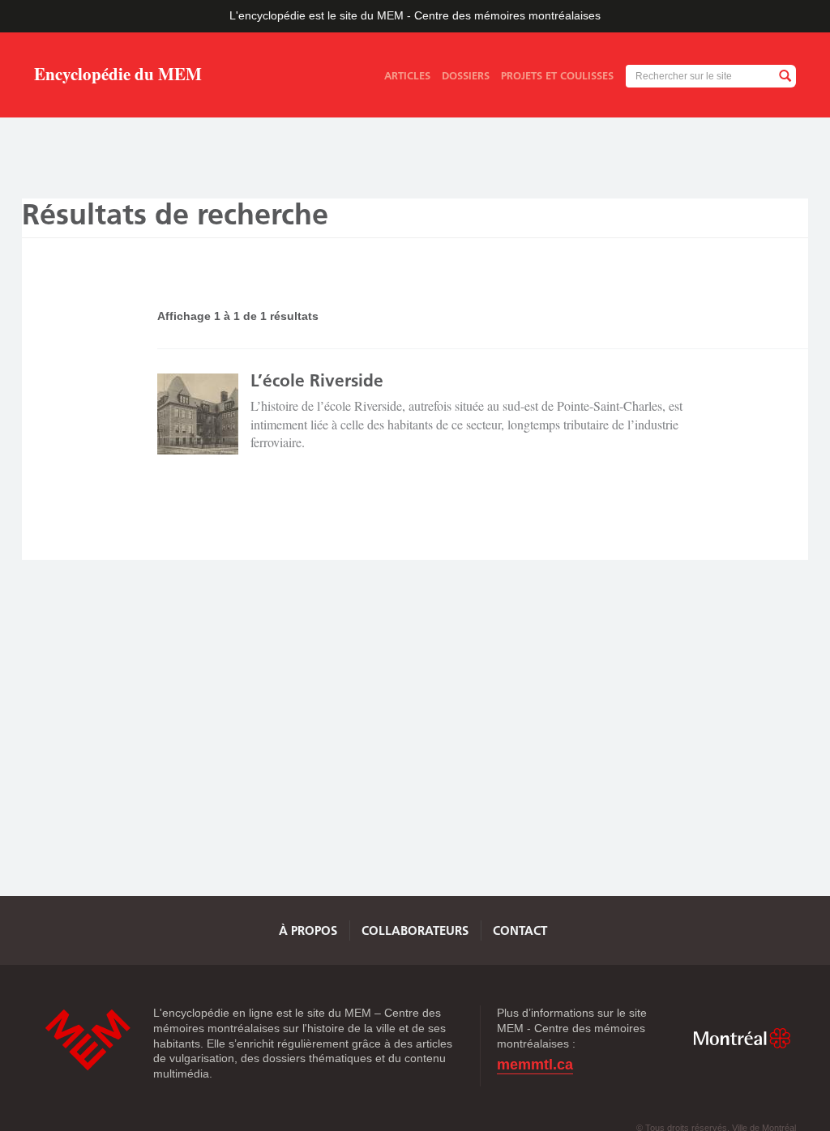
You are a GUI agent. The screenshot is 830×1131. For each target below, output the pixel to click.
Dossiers (466, 75)
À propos (308, 930)
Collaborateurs (415, 930)
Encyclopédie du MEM (118, 76)
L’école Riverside (316, 380)
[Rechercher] (784, 76)
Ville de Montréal (741, 1038)
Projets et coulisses (557, 75)
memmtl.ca (535, 1065)
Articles (407, 75)
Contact (520, 930)
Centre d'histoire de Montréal (87, 1039)
